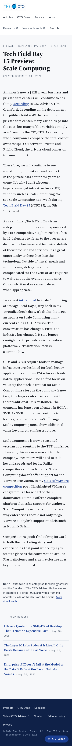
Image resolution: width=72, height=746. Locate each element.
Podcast (39, 17)
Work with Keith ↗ (34, 28)
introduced (27, 300)
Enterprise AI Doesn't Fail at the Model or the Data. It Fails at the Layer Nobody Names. (34, 669)
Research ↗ (10, 28)
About (52, 17)
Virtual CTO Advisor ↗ (16, 716)
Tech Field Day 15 (16, 205)
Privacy (7, 724)
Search (54, 28)
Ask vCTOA (56, 739)
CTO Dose (23, 17)
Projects (8, 707)
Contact (39, 716)
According (21, 103)
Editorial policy (56, 716)
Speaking (39, 707)
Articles (8, 17)
